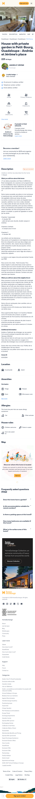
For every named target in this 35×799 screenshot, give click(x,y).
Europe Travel (6, 713)
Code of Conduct (17, 771)
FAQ (3, 665)
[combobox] (12, 779)
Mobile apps (5, 631)
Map (28, 34)
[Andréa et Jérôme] (5, 66)
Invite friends (5, 657)
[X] (18, 603)
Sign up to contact (20, 796)
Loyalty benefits (6, 765)
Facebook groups (7, 703)
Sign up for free (24, 3)
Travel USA (5, 705)
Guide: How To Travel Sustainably (11, 679)
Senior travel (5, 758)
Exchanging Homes (7, 723)
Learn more (18, 136)
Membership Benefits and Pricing (11, 733)
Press (3, 636)
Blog (3, 628)
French (5, 175)
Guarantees (5, 654)
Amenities (22, 34)
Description (13, 34)
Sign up (17, 475)
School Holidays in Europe (9, 693)
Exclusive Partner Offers (9, 740)
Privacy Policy (28, 771)
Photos (4, 34)
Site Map (27, 775)
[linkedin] (14, 603)
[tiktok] (10, 603)
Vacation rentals (6, 684)
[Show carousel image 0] (17, 19)
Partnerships (5, 753)
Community (5, 633)
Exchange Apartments (8, 715)
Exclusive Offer (6, 748)
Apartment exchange (8, 760)
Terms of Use (6, 771)
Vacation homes (6, 718)
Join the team (6, 626)
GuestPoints (5, 649)
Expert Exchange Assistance (10, 738)
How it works (6, 743)
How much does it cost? (9, 652)
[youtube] (21, 603)
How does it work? (7, 647)
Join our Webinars (7, 686)
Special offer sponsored (9, 735)
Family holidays (6, 755)
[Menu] (31, 3)
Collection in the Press (8, 725)
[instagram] (7, 603)
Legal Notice (18, 775)
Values (4, 644)
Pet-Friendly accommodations (10, 710)
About (4, 623)
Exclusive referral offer (8, 681)
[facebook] (3, 603)
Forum (4, 668)
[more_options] (3, 796)
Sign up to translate (28, 169)
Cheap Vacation (6, 708)
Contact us (5, 670)
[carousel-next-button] (31, 19)
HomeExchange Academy (9, 700)
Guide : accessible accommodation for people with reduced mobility (16, 689)
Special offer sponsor (8, 720)
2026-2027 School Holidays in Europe (13, 763)
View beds (4, 119)
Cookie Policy (9, 775)
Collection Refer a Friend (9, 728)
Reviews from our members (10, 695)
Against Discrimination (8, 698)
